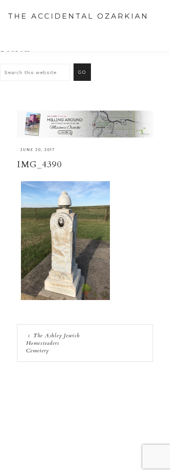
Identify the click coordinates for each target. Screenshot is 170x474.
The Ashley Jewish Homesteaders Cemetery (53, 343)
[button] (154, 32)
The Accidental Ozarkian (78, 16)
